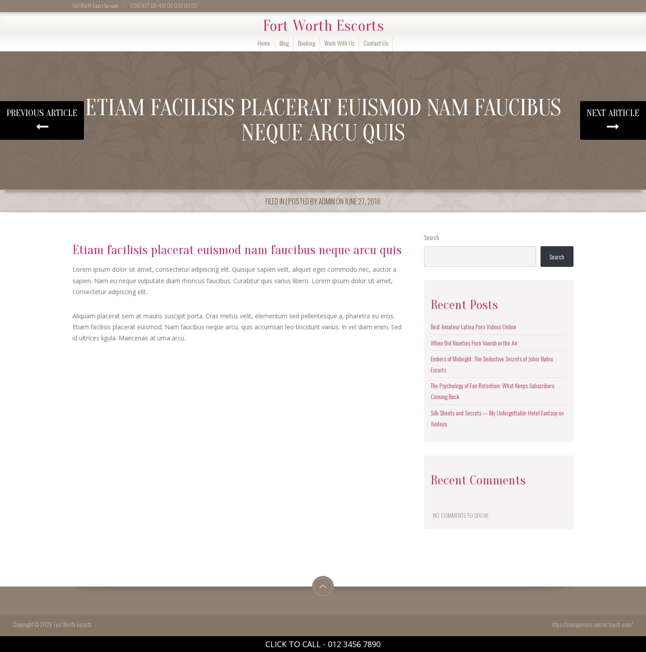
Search (431, 237)
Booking (306, 42)
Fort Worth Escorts (323, 26)
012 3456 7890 (354, 644)
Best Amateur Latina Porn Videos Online (473, 326)
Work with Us (339, 42)
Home (264, 42)
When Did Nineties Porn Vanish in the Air (474, 342)
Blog (284, 42)
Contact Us (375, 42)
